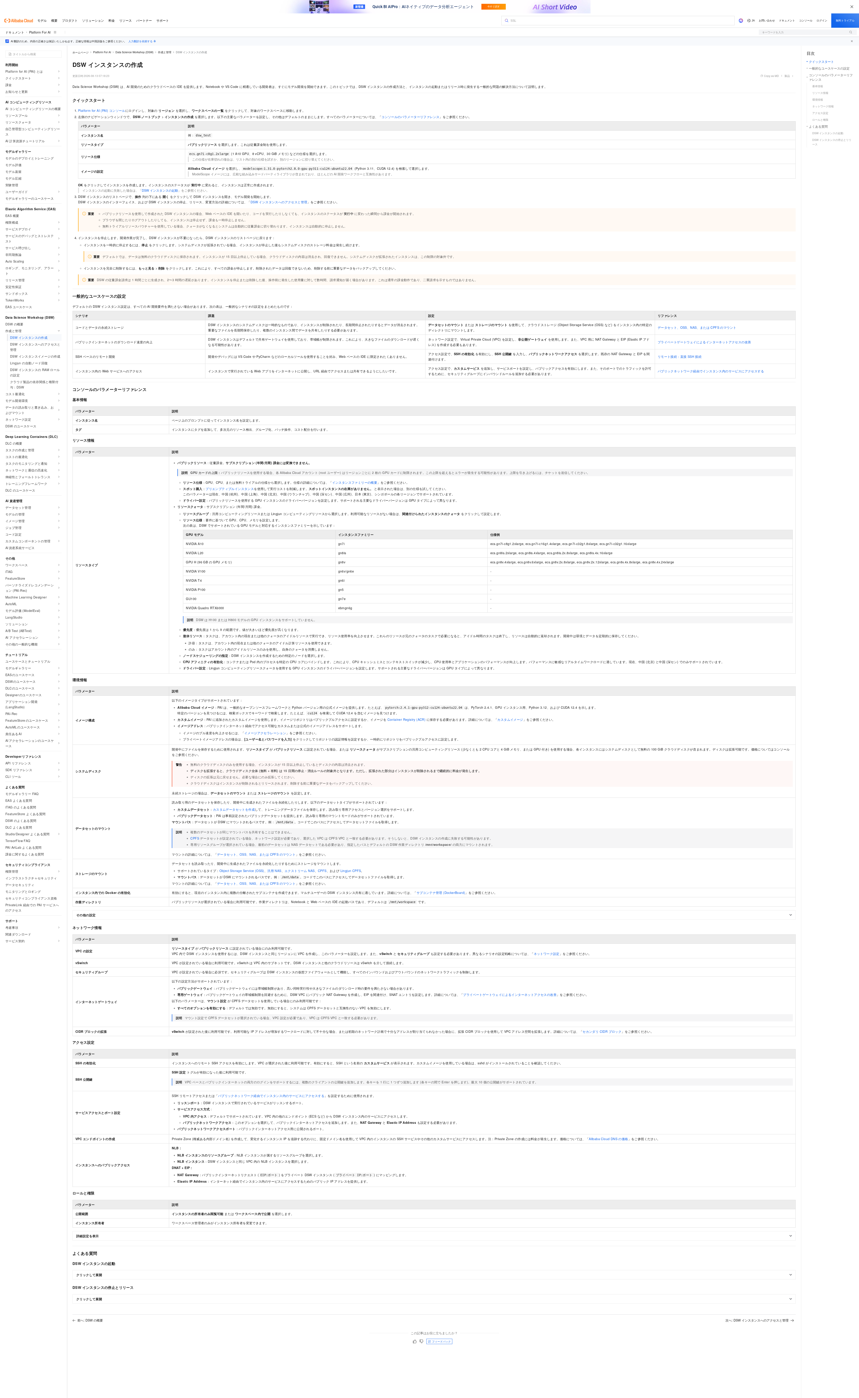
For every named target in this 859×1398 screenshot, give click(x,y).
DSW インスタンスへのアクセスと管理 (279, 202)
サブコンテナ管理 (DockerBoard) (441, 892)
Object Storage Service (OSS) (241, 870)
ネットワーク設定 (546, 953)
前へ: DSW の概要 (90, 1320)
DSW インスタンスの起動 (160, 190)
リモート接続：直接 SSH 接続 (680, 356)
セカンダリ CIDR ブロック (602, 1031)
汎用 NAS (274, 870)
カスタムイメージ (510, 719)
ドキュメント (14, 32)
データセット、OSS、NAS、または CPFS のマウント (697, 327)
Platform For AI (40, 32)
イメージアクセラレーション (265, 733)
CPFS (194, 838)
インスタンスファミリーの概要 (354, 482)
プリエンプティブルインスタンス (230, 488)
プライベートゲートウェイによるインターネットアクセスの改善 (704, 342)
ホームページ (80, 52)
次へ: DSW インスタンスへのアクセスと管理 (757, 1320)
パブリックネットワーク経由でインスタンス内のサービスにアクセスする (711, 371)
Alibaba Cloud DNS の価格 (608, 1139)
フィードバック (441, 1341)
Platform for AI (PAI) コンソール (101, 110)
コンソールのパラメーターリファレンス (410, 117)
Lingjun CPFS (350, 870)
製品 (787, 76)
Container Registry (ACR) (406, 719)
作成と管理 (164, 52)
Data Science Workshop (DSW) (134, 52)
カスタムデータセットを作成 (234, 809)
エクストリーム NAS (300, 870)
